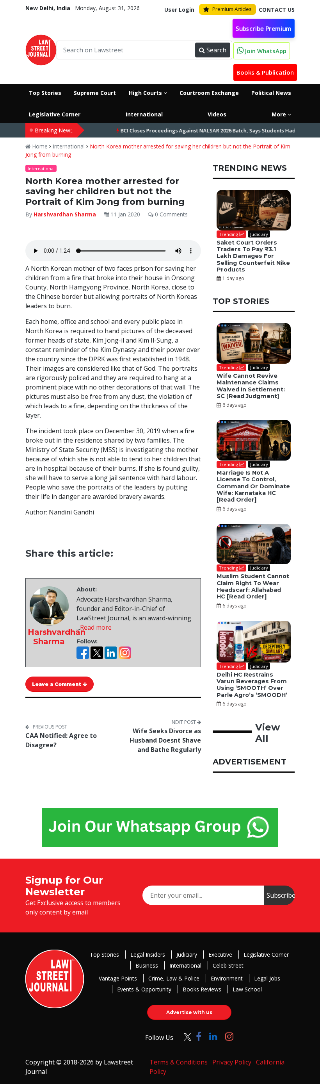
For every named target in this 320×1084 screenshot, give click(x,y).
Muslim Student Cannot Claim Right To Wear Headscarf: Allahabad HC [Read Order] (253, 586)
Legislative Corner (266, 954)
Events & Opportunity (144, 989)
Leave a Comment (57, 684)
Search (216, 50)
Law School (247, 989)
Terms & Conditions (178, 1062)
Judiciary (186, 954)
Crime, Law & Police (173, 978)
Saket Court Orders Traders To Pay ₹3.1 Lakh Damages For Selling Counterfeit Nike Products (253, 256)
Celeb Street (228, 965)
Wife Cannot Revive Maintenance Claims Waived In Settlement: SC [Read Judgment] (251, 386)
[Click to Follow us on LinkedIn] (213, 1036)
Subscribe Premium (263, 28)
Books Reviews (202, 989)
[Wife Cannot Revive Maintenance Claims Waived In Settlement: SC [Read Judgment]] (254, 343)
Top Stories (104, 954)
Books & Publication (265, 72)
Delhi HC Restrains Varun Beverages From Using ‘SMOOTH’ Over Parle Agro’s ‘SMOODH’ (252, 684)
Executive (220, 954)
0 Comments (170, 214)
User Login (179, 9)
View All (267, 732)
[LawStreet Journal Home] (41, 49)
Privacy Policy (231, 1062)
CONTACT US (277, 9)
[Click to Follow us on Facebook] (198, 1036)
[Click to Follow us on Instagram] (229, 1036)
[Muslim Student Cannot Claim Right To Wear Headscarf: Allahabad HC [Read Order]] (254, 544)
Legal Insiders (147, 954)
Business (146, 965)
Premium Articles (232, 9)
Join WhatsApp (265, 51)
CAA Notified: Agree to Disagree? (61, 740)
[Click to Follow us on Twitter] (184, 1036)
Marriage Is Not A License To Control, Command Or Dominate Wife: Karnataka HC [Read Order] (253, 486)
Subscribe (281, 895)
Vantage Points (118, 978)
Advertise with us (189, 1012)
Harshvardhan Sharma (65, 214)
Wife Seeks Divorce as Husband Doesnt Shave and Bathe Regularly (165, 740)
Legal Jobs (267, 978)
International (69, 146)
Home (39, 146)
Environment (227, 978)
